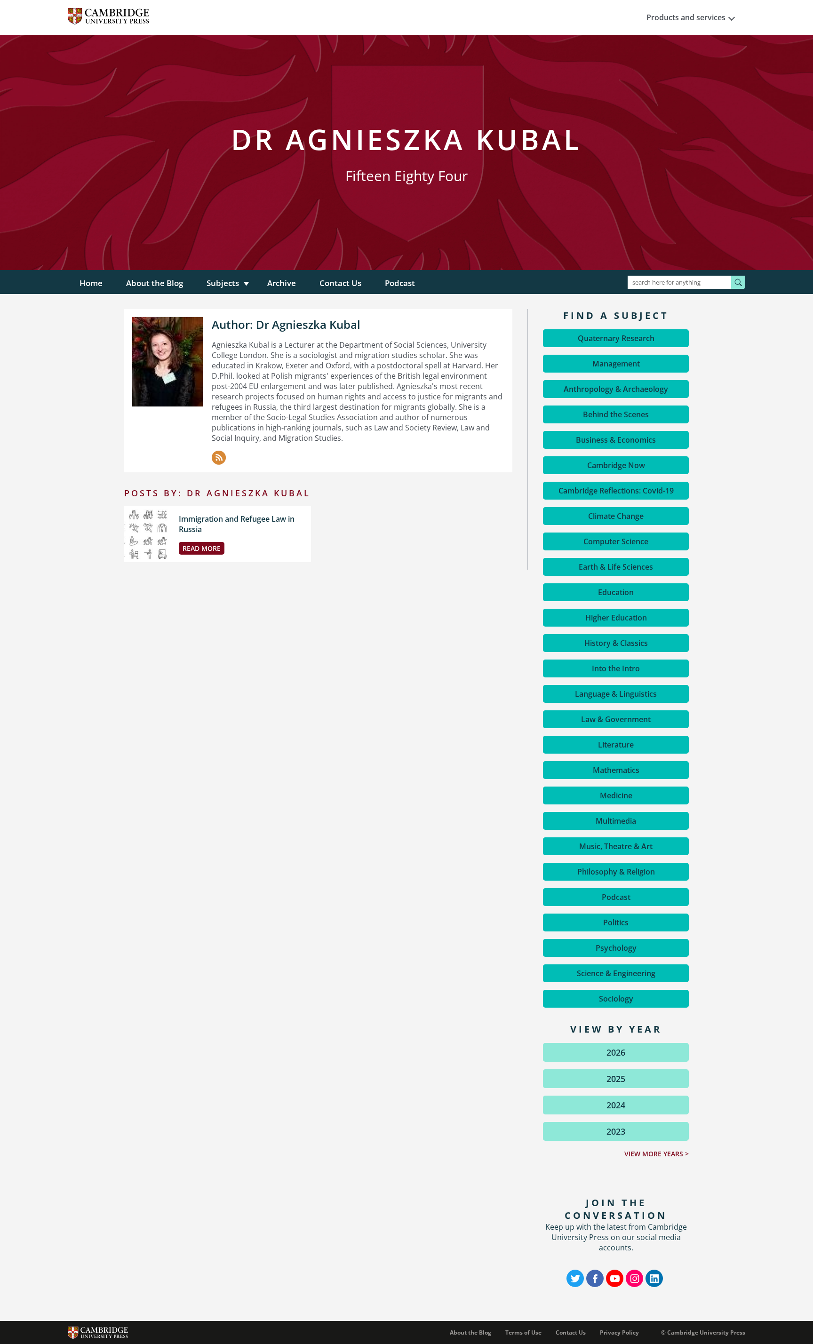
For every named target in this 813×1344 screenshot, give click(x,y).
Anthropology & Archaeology (616, 389)
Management (616, 363)
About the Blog (154, 283)
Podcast (400, 283)
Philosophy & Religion (616, 872)
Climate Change (616, 516)
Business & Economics (616, 440)
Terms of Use (523, 1332)
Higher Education (616, 617)
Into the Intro (616, 668)
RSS (219, 458)
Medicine (616, 795)
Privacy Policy (619, 1332)
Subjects (223, 283)
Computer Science (615, 541)
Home (91, 283)
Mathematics (616, 770)
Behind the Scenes (616, 414)
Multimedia (616, 821)
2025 (615, 1078)
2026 (615, 1052)
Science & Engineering (616, 973)
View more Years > (656, 1153)
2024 (615, 1105)
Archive (281, 283)
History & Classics (616, 643)
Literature (616, 745)
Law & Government (616, 719)
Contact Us (340, 283)
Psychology (616, 948)
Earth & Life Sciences (616, 567)
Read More (202, 548)
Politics (616, 922)
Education (616, 592)
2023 (615, 1131)
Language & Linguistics (616, 694)
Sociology (616, 999)
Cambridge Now (616, 465)
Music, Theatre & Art (616, 846)
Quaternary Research (616, 338)
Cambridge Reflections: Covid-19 (616, 490)
